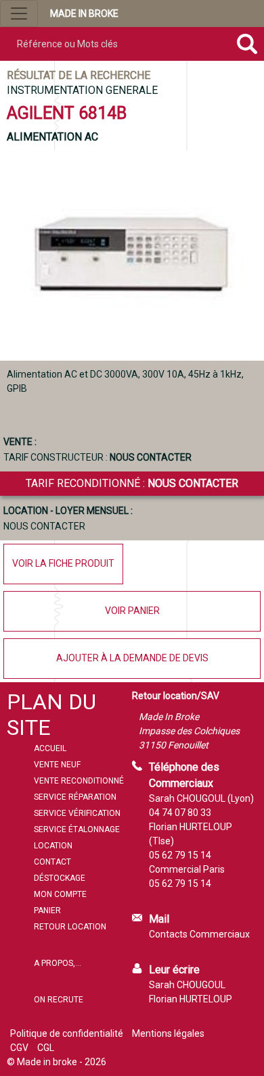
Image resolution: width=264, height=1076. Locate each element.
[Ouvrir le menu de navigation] (19, 13)
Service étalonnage (77, 829)
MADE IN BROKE (84, 13)
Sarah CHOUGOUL (187, 984)
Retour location (70, 926)
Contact (52, 862)
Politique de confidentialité (66, 1033)
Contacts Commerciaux (199, 934)
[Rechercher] (246, 44)
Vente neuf (57, 764)
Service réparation (75, 797)
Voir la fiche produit (63, 563)
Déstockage (59, 878)
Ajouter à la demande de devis (132, 657)
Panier (47, 910)
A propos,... (57, 963)
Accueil (50, 748)
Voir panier (132, 610)
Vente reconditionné (79, 781)
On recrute (58, 999)
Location (53, 845)
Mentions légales (168, 1033)
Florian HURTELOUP (190, 999)
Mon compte (60, 894)
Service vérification (77, 813)
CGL (45, 1047)
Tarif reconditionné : (132, 483)
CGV (19, 1047)
